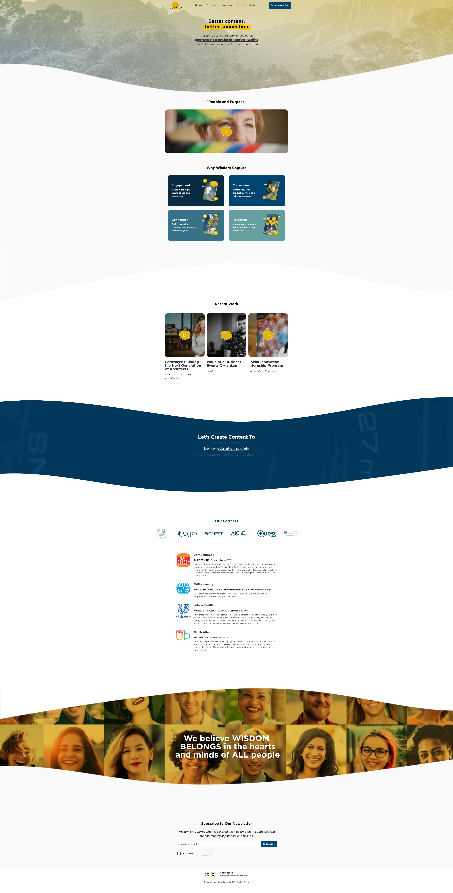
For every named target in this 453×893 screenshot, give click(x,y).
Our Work (212, 5)
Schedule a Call (280, 5)
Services (227, 5)
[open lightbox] (226, 131)
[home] (175, 5)
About (240, 5)
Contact (253, 5)
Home (198, 5)
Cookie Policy (243, 882)
